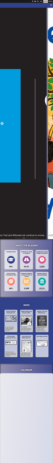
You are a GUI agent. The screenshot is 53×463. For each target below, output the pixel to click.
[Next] (51, 123)
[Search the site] (38, 1)
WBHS (50, 1)
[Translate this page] (35, 1)
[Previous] (2, 123)
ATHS (45, 1)
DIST (41, 1)
